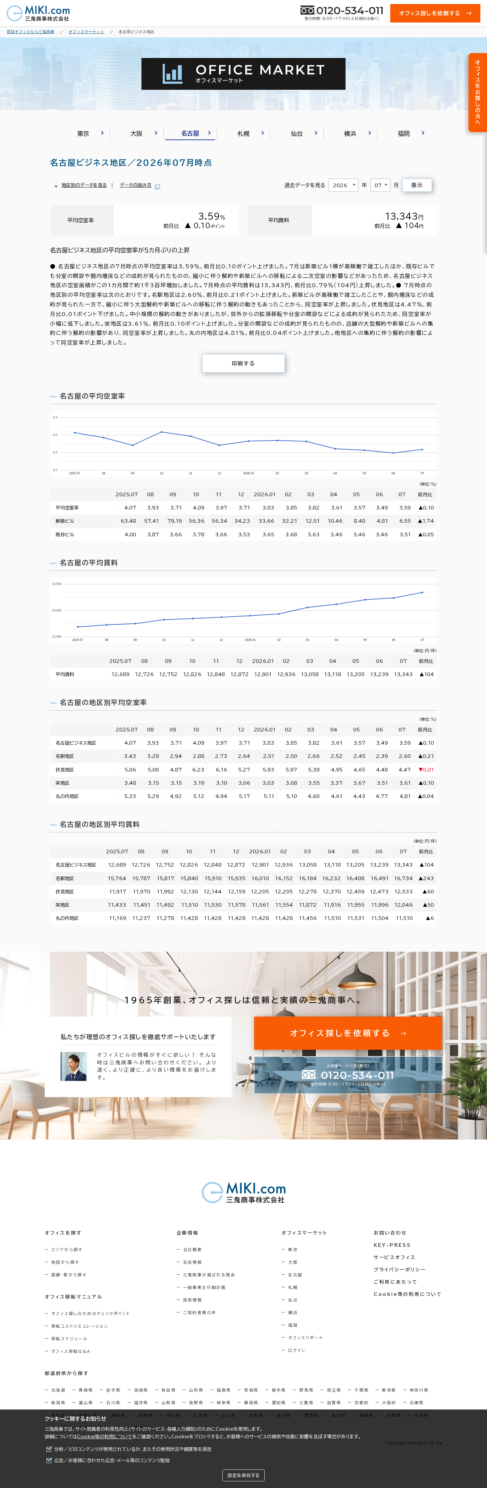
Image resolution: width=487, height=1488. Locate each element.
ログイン (297, 1350)
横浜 (293, 1312)
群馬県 (306, 1390)
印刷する (243, 363)
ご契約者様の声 (200, 1312)
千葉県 (361, 1390)
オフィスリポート (305, 1338)
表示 (417, 185)
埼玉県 (334, 1390)
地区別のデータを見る (84, 185)
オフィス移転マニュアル (74, 1297)
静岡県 (251, 1403)
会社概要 (192, 1249)
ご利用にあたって (396, 1282)
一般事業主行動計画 (204, 1287)
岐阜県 (224, 1403)
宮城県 (141, 1390)
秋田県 (169, 1390)
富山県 (86, 1403)
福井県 (141, 1403)
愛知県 (279, 1403)
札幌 (293, 1287)
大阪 (293, 1262)
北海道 (58, 1390)
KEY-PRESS (392, 1245)
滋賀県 (334, 1403)
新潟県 (58, 1403)
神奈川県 (419, 1390)
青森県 (86, 1390)
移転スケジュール (69, 1339)
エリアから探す (67, 1249)
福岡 (293, 1325)
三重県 (306, 1403)
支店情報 (192, 1262)
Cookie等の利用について (104, 1436)
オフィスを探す (63, 1233)
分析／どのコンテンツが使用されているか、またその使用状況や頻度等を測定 (133, 1449)
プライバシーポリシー (400, 1269)
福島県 (224, 1390)
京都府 (361, 1403)
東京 (293, 1249)
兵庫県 (417, 1403)
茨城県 (251, 1390)
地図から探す (65, 1262)
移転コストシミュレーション (79, 1326)
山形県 (196, 1390)
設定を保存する (243, 1475)
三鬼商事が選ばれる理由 (209, 1275)
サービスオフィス (395, 1257)
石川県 (113, 1403)
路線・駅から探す (69, 1275)
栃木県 (279, 1390)
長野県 (196, 1403)
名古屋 (295, 1275)
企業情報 (188, 1233)
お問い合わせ (390, 1233)
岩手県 (113, 1390)
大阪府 (389, 1403)
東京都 (389, 1390)
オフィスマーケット (304, 1233)
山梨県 (169, 1403)
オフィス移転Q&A (71, 1351)
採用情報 (192, 1300)
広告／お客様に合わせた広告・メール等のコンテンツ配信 (112, 1460)
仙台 (293, 1300)
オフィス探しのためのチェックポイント (90, 1313)
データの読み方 (135, 185)
